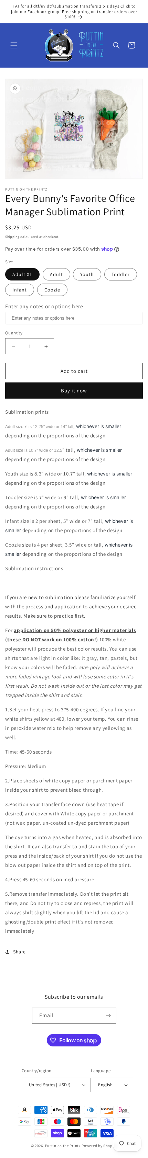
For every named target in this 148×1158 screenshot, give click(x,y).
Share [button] (19, 952)
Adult (56, 274)
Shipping (12, 236)
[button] (13, 45)
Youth (87, 274)
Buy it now (74, 390)
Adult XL (22, 274)
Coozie (52, 290)
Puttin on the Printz (63, 1145)
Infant (19, 290)
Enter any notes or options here (44, 306)
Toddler (121, 274)
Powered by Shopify (99, 1145)
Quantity (13, 333)
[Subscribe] (108, 1016)
